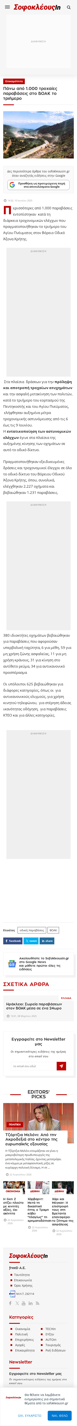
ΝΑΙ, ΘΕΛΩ (60, 1416)
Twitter (18, 1303)
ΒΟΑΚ (53, 930)
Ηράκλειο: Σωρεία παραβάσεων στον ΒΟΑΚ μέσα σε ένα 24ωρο (34, 1006)
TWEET (33, 941)
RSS (36, 1303)
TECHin (51, 1329)
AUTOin (51, 1340)
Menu (7, 7)
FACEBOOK (15, 941)
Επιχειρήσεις (24, 1340)
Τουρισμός (53, 1345)
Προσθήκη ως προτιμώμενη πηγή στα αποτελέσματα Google (41, 184)
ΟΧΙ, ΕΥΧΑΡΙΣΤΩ (29, 1416)
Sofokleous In (37, 7)
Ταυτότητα (22, 1275)
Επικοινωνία (23, 1280)
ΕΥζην (50, 1334)
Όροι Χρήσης (23, 1285)
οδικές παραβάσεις (32, 930)
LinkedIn (30, 1303)
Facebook (12, 1303)
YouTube (24, 1303)
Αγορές (20, 1345)
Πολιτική (21, 1334)
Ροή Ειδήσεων (56, 1350)
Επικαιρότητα (14, 81)
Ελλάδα (66, 998)
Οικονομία (22, 1329)
